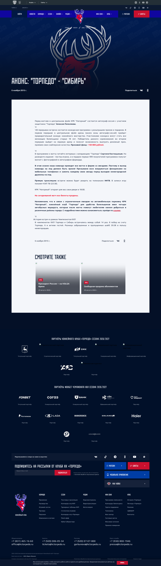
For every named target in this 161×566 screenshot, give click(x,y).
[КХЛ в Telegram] (147, 2)
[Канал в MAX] (147, 8)
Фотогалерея (88, 507)
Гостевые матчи (111, 518)
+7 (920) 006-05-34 (53, 541)
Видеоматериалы (89, 500)
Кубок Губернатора (68, 521)
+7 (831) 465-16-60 (22, 541)
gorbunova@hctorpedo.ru (87, 544)
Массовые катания (112, 521)
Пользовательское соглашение (117, 559)
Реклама (130, 507)
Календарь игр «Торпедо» (70, 514)
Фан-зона (108, 494)
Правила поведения (112, 525)
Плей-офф (65, 518)
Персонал (42, 514)
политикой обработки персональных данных (86, 474)
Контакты (130, 514)
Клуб (129, 494)
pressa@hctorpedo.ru (121, 544)
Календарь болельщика (113, 503)
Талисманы (109, 511)
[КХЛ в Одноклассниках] (139, 2)
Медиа (85, 494)
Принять (122, 563)
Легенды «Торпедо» (134, 503)
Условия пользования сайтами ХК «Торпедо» (24, 559)
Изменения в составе (47, 518)
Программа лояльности (113, 500)
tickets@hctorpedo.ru (53, 544)
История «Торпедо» (134, 500)
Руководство (43, 503)
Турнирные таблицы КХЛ (70, 507)
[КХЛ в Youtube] (143, 2)
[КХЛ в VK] (136, 2)
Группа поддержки (112, 507)
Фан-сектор (109, 514)
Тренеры (42, 511)
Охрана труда (137, 559)
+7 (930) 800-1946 (120, 541)
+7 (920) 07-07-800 (85, 541)
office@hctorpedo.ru (22, 544)
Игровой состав (44, 507)
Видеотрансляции (89, 503)
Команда (42, 494)
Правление (43, 500)
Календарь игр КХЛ (68, 503)
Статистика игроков (68, 511)
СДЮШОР (130, 511)
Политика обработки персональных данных (87, 559)
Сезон (63, 494)
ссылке (116, 210)
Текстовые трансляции (69, 500)
